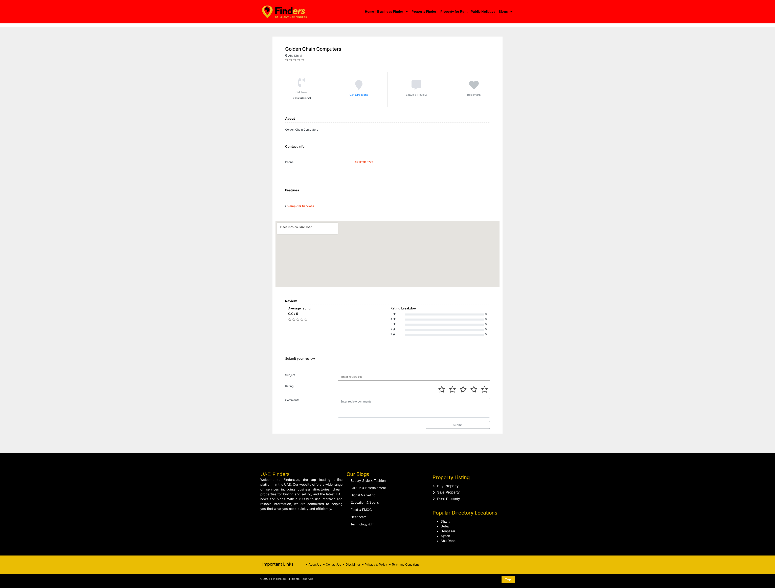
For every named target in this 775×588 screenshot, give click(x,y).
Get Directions (359, 94)
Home (369, 11)
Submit (457, 425)
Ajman (445, 536)
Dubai (445, 526)
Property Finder (424, 11)
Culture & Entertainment (368, 488)
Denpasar (448, 531)
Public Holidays (483, 11)
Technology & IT (362, 524)
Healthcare (359, 517)
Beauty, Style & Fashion (368, 480)
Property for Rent (453, 11)
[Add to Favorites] (474, 88)
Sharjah (446, 521)
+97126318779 (363, 162)
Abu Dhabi (448, 541)
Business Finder (390, 11)
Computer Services (300, 206)
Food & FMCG (361, 509)
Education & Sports (365, 502)
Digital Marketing (363, 495)
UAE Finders (275, 474)
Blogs (503, 11)
